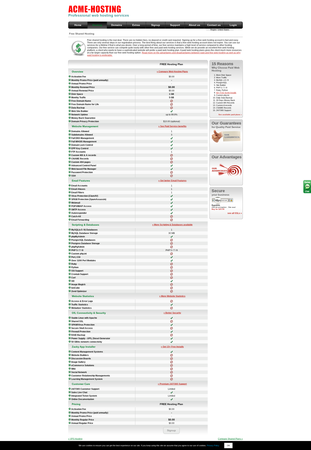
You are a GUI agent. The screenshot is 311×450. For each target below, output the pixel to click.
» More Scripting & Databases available (172, 224)
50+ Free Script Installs (226, 93)
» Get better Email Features (172, 180)
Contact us (214, 25)
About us (194, 25)
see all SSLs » (234, 213)
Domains (116, 25)
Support (175, 25)
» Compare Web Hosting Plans (172, 71)
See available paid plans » (230, 115)
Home (77, 25)
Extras (136, 25)
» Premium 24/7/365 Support (172, 384)
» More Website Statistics (172, 296)
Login (233, 25)
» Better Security (172, 313)
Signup (155, 25)
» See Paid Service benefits (172, 126)
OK (228, 445)
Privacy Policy (213, 445)
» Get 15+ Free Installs (172, 346)
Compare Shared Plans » (230, 439)
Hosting (97, 25)
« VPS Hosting (75, 439)
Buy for (218, 209)
